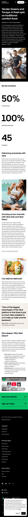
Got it (23, 513)
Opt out (18, 513)
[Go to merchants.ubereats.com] (5, 2)
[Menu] (26, 2)
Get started (21, 2)
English (5, 490)
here (20, 509)
